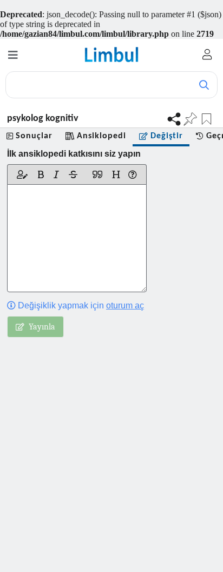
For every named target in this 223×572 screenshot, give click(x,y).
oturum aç (125, 305)
